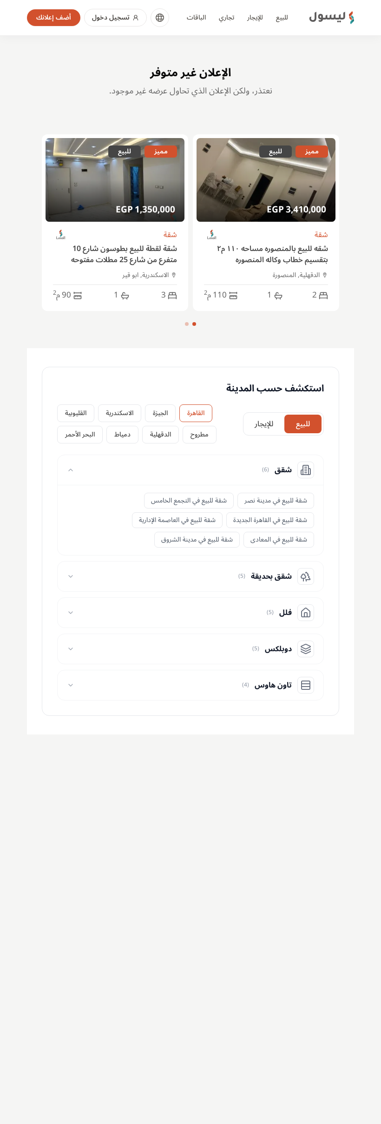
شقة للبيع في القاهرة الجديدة (270, 520)
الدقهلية (160, 434)
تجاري (226, 17)
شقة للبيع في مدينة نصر (275, 500)
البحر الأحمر (80, 434)
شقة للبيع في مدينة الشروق (197, 539)
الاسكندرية (119, 413)
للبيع (282, 17)
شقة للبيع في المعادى (278, 539)
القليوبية (75, 413)
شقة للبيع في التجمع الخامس (189, 500)
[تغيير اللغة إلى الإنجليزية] (160, 17)
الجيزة (160, 413)
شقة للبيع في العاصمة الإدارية (177, 520)
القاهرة (195, 413)
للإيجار (255, 17)
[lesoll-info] (212, 235)
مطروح (199, 434)
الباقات (196, 17)
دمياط (122, 434)
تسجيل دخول (111, 17)
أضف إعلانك (53, 17)
